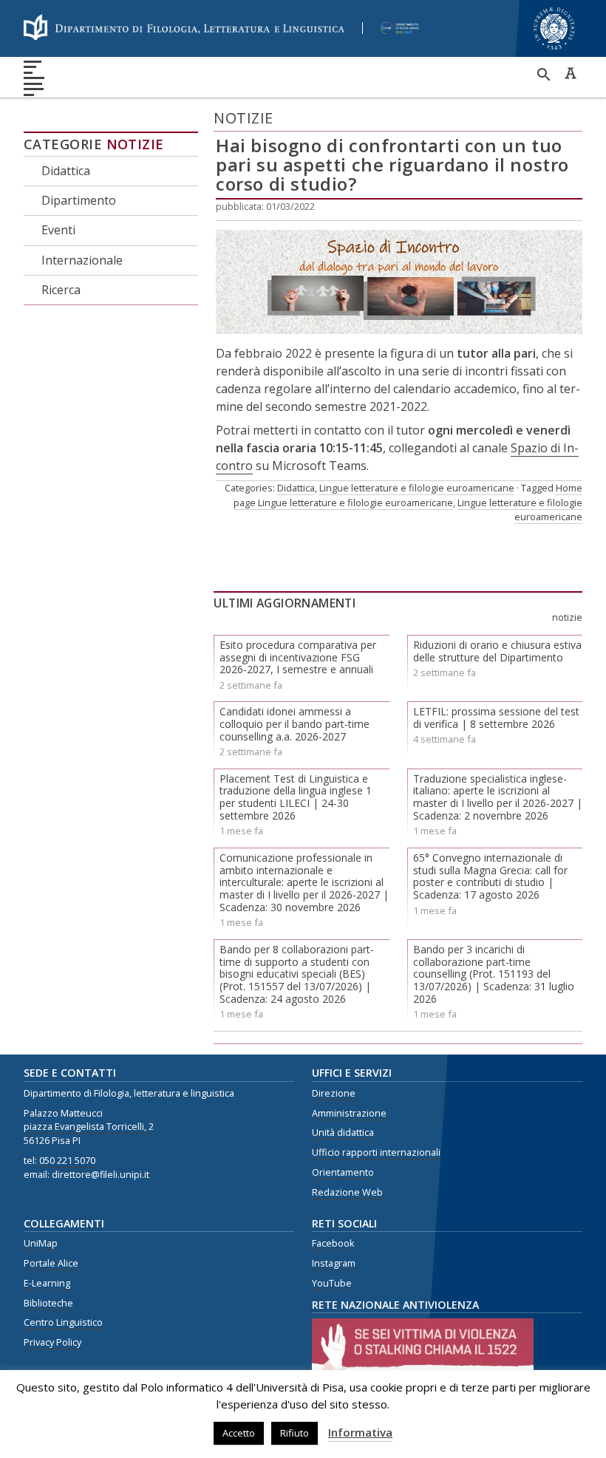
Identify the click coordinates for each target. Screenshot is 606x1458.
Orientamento (343, 1172)
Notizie (135, 144)
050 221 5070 (67, 1160)
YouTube (332, 1283)
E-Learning (47, 1283)
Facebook (333, 1243)
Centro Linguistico (63, 1322)
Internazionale (82, 260)
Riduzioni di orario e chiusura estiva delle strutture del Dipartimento (497, 651)
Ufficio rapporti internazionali (376, 1152)
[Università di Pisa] (553, 51)
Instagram (333, 1263)
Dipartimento (78, 200)
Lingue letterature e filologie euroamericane (416, 487)
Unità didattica (343, 1132)
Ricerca (61, 290)
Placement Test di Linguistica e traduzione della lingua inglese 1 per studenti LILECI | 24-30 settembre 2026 (295, 796)
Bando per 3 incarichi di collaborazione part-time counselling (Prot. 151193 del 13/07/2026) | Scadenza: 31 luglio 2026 (493, 974)
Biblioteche (48, 1303)
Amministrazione (349, 1113)
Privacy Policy (52, 1342)
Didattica (65, 171)
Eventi (58, 230)
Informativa (360, 1432)
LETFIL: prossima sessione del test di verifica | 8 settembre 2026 (496, 717)
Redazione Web (347, 1192)
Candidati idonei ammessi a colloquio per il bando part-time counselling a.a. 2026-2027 (294, 723)
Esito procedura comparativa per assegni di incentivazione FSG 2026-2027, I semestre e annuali (297, 657)
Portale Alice (51, 1263)
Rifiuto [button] (294, 1433)
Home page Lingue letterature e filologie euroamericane (408, 494)
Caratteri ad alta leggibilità (570, 73)
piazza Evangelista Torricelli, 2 (89, 1126)
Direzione (333, 1093)
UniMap (41, 1243)
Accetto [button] (238, 1433)
